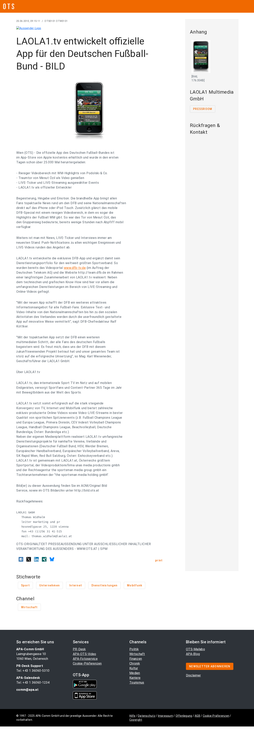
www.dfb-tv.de (75, 268)
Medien (134, 673)
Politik (134, 649)
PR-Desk (79, 649)
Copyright (135, 719)
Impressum (165, 715)
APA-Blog (193, 654)
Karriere (134, 678)
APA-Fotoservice (85, 659)
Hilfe (132, 715)
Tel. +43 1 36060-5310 (32, 671)
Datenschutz (146, 715)
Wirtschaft (137, 654)
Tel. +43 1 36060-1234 (32, 682)
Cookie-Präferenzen (87, 663)
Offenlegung (184, 715)
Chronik (134, 663)
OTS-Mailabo (195, 649)
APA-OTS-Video (84, 654)
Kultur (133, 668)
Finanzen (135, 659)
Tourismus (136, 682)
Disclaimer (193, 675)
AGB (197, 715)
